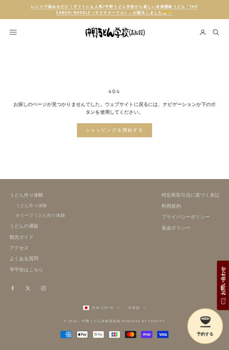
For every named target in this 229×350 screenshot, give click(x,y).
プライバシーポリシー (186, 216)
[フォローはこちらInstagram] (44, 288)
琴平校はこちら (26, 269)
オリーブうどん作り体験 (40, 215)
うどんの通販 (24, 225)
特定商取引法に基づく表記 (190, 194)
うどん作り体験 (26, 194)
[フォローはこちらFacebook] (13, 288)
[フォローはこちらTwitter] (28, 288)
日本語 (134, 307)
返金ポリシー (176, 227)
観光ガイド (22, 236)
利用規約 (171, 205)
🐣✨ (114, 9)
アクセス (19, 247)
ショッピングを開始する (115, 130)
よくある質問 (24, 258)
